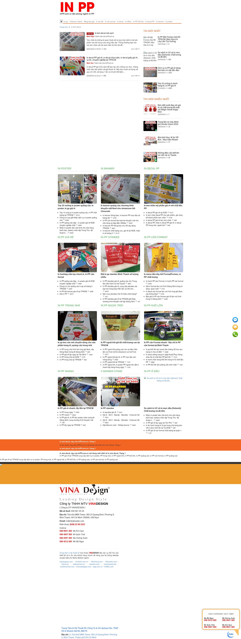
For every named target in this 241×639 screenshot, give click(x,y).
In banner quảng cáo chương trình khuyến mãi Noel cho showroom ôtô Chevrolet (118, 208)
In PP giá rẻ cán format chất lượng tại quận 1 (164, 430)
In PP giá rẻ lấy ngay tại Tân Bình (73, 354)
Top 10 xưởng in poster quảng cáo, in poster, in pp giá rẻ (76, 206)
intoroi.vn (65, 564)
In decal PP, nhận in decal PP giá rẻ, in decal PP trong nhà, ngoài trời (163, 223)
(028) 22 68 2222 (77, 524)
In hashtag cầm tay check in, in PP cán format (76, 275)
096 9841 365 (66, 530)
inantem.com (94, 564)
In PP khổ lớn (138, 21)
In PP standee (110, 237)
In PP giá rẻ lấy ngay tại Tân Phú (159, 422)
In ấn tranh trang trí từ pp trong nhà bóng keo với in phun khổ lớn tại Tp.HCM (164, 426)
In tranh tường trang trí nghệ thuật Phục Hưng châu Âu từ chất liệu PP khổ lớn (164, 355)
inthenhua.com (97, 561)
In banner (160, 21)
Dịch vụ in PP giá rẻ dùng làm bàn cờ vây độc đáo (169, 69)
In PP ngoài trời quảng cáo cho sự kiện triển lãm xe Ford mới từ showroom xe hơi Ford (120, 350)
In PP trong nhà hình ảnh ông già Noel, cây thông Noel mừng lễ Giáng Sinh (77, 350)
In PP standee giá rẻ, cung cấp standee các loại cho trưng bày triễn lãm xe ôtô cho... (120, 287)
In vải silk (99, 21)
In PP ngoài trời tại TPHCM (114, 362)
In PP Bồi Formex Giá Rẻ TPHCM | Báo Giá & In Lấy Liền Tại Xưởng (169, 39)
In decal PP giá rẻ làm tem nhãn (159, 220)
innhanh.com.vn (81, 561)
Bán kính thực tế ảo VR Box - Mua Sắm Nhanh (168, 138)
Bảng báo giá (89, 21)
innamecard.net (110, 564)
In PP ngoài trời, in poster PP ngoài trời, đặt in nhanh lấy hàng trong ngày (121, 365)
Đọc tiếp (134, 49)
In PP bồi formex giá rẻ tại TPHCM (73, 291)
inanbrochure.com (67, 566)
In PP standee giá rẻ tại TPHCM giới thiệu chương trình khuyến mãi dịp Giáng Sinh (119, 300)
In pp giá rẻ (66, 237)
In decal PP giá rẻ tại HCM (156, 212)
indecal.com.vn (79, 564)
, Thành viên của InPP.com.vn (100, 36)
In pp (66, 21)
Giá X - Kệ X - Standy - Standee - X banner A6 (121, 420)
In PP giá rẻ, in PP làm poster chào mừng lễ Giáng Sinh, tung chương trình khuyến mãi (77, 418)
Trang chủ (64, 27)
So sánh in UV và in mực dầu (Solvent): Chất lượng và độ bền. (169, 54)
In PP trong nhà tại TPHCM (71, 359)
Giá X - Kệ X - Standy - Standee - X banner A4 (121, 415)
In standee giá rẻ (110, 412)
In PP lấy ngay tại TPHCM (70, 425)
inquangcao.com (66, 561)
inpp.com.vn (98, 566)
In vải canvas (110, 21)
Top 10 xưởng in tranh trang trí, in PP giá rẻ (167, 84)
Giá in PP (64, 294)
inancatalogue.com (83, 566)
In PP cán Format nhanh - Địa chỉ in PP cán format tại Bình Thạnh (162, 343)
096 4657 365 (66, 534)
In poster (168, 21)
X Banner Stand (76, 21)
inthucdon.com (111, 561)
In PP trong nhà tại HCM (69, 357)
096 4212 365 (66, 541)
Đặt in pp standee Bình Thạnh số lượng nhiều (119, 275)
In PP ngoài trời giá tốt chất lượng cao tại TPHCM (120, 343)
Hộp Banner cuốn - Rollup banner (116, 425)
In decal (120, 21)
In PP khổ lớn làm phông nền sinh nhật (161, 364)
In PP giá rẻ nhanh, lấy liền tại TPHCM (75, 408)
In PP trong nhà (69, 305)
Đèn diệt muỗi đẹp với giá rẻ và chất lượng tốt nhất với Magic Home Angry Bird (169, 108)
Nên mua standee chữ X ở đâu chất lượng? (120, 294)
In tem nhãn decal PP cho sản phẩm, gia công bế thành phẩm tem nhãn (164, 216)
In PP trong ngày (66, 412)
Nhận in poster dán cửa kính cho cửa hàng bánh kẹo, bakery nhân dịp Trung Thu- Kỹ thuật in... (77, 230)
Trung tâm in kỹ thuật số (70, 552)
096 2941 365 (66, 537)
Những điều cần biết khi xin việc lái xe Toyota (168, 154)
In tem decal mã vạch (104, 33)
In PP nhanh (66, 371)
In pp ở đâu (151, 371)
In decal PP (149, 21)
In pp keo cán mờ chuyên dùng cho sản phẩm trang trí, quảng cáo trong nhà (77, 343)
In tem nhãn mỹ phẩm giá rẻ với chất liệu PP (163, 206)
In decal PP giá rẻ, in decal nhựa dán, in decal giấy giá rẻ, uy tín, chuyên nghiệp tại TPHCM (112, 59)
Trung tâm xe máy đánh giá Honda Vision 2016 (168, 123)
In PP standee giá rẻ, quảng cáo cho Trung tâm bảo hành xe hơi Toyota (120, 282)
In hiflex (128, 21)
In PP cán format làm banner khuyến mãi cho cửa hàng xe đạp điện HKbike (121, 221)
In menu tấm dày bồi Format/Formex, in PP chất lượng (162, 275)
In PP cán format (156, 237)
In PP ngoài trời (112, 305)
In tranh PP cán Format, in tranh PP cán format (164, 281)
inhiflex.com (109, 566)
